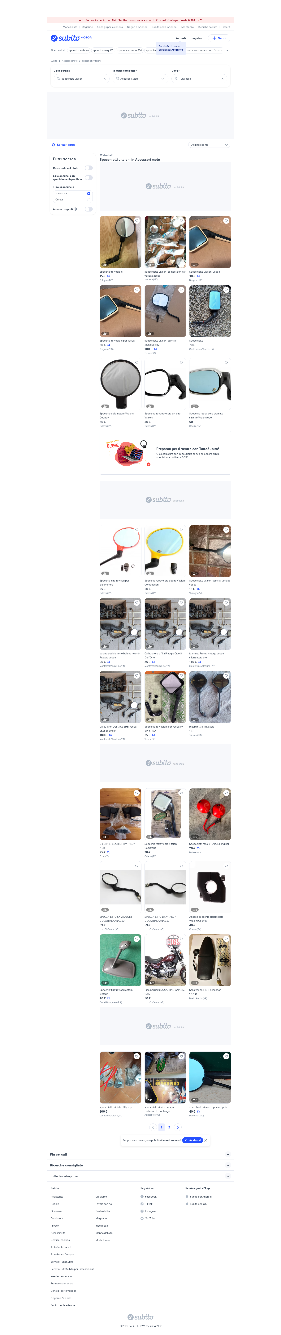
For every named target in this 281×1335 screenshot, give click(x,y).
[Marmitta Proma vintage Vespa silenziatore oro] (210, 633)
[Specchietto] (210, 320)
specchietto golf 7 (103, 50)
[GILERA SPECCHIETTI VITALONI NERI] (120, 823)
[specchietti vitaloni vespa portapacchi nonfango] (165, 1084)
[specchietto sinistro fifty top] (120, 1084)
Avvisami (195, 1140)
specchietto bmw (79, 50)
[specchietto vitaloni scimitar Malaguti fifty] (165, 320)
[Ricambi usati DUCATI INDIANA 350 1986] (165, 969)
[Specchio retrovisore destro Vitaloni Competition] (165, 560)
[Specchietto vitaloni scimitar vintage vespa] (210, 560)
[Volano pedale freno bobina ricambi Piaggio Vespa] (120, 633)
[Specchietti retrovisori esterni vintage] (120, 969)
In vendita (61, 193)
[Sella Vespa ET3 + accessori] (210, 969)
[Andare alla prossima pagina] (178, 1127)
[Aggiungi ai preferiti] (137, 221)
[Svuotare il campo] (104, 78)
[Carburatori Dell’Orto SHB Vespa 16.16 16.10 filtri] (120, 706)
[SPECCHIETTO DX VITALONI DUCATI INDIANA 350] (165, 896)
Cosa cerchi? (62, 70)
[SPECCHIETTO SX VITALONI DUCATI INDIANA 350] (120, 896)
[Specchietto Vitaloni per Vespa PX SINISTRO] (165, 706)
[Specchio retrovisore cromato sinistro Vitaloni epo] (210, 393)
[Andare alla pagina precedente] (153, 1127)
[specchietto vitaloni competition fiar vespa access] (165, 249)
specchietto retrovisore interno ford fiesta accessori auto (204, 50)
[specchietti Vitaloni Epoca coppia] (210, 1084)
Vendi (222, 38)
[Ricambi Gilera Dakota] (210, 706)
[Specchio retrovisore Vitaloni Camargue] (165, 823)
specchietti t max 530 (130, 50)
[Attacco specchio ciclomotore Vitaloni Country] (210, 896)
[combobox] (82, 78)
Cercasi (59, 199)
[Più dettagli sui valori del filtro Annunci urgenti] (75, 209)
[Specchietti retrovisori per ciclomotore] (120, 560)
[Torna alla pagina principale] (73, 38)
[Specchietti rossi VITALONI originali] (210, 823)
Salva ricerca (66, 145)
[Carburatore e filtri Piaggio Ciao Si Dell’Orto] (165, 633)
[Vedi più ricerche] (227, 50)
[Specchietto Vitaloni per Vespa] (120, 320)
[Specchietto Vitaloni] (120, 249)
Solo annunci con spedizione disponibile (67, 177)
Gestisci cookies (60, 1240)
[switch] (89, 168)
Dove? (175, 70)
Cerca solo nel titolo (65, 168)
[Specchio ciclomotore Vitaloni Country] (120, 393)
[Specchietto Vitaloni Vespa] (210, 249)
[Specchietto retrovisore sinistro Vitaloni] (165, 393)
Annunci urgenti (63, 209)
